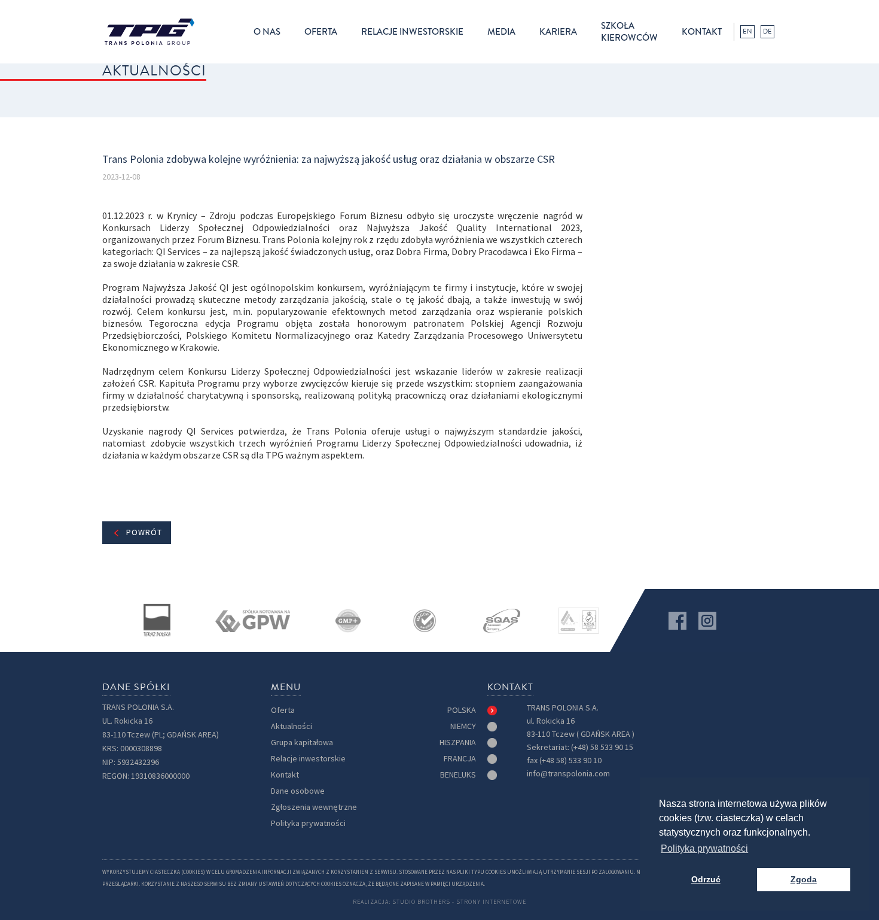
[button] (267, 31)
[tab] (472, 710)
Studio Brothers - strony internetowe (459, 902)
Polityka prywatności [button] (704, 848)
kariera (558, 31)
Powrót (144, 532)
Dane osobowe (298, 791)
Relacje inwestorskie (308, 758)
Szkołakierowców (629, 31)
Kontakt (285, 775)
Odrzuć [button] (706, 879)
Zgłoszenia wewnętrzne (314, 807)
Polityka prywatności (308, 823)
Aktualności (291, 726)
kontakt (702, 31)
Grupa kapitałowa (302, 742)
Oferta (283, 710)
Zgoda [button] (804, 879)
